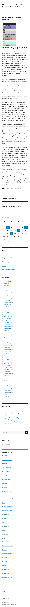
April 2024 (6, 336)
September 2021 (8, 392)
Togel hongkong (7, 459)
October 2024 (7, 324)
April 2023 (6, 359)
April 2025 (6, 312)
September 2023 (8, 349)
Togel (3, 254)
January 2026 (7, 295)
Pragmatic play (6, 471)
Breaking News (8, 444)
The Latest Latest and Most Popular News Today (13, 6)
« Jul (7, 242)
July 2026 (6, 283)
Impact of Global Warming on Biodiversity (15, 412)
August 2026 (7, 281)
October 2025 (7, 300)
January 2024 (7, 342)
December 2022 (8, 367)
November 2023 (8, 345)
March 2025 (7, 314)
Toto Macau (5, 475)
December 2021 (8, 386)
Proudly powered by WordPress (9, 604)
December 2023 (8, 343)
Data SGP (4, 456)
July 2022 (6, 375)
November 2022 (8, 369)
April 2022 (6, 379)
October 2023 (7, 347)
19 (11, 233)
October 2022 (7, 371)
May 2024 (6, 334)
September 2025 (8, 302)
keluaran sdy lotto (7, 577)
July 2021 (6, 396)
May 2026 (6, 287)
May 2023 (6, 357)
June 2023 (6, 355)
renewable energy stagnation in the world (15, 410)
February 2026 (8, 293)
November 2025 (8, 298)
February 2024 (8, 340)
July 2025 (6, 306)
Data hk (4, 463)
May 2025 (6, 310)
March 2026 (7, 291)
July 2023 (6, 353)
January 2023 (7, 365)
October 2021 (7, 390)
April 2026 (6, 289)
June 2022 (6, 377)
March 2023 (7, 361)
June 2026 (6, 285)
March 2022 (7, 381)
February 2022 (8, 383)
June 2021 (6, 398)
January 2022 (7, 385)
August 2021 (7, 394)
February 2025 (8, 316)
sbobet (4, 265)
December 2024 (8, 320)
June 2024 (6, 332)
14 (18, 230)
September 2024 (8, 326)
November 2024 (8, 322)
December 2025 (8, 297)
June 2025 (6, 308)
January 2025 (7, 318)
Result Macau (6, 479)
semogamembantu (8, 188)
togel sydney (5, 581)
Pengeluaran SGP (7, 258)
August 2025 (7, 304)
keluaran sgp (5, 262)
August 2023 (7, 351)
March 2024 (7, 338)
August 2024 (7, 328)
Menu (4, 11)
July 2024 (6, 330)
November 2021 (8, 388)
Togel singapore (6, 467)
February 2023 (8, 363)
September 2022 (8, 373)
